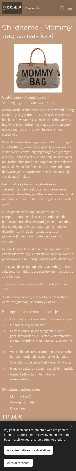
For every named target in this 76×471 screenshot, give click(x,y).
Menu (70, 8)
